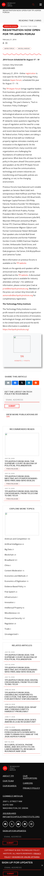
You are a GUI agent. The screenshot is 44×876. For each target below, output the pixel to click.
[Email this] (8, 383)
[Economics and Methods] (22, 576)
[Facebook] (5, 824)
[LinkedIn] (24, 824)
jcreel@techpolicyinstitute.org (15, 288)
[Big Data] (22, 549)
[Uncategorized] (22, 634)
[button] (33, 4)
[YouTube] (18, 824)
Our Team (8, 781)
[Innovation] (22, 602)
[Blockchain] (22, 555)
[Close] (42, 865)
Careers (28, 783)
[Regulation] (22, 623)
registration (31, 73)
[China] (22, 565)
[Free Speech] (22, 592)
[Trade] (22, 629)
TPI (6, 43)
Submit (11, 406)
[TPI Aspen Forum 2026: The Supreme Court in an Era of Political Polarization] (22, 463)
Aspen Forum (16, 80)
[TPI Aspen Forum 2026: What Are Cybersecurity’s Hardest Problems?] (22, 707)
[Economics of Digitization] (22, 581)
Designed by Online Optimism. (26, 857)
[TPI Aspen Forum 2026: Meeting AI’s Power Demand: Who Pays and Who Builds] (22, 478)
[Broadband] (22, 560)
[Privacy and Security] (22, 618)
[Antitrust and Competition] (22, 539)
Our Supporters (30, 777)
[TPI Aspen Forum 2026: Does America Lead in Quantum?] (22, 719)
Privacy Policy (31, 788)
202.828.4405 (9, 813)
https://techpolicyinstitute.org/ (16, 329)
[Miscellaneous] (22, 613)
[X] (11, 824)
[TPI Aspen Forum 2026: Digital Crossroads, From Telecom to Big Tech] (22, 493)
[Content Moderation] (22, 570)
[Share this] (15, 383)
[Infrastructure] (22, 597)
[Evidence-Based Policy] (22, 586)
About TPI (8, 776)
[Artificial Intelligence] (22, 544)
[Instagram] (31, 824)
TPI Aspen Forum (13, 88)
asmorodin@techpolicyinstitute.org (18, 295)
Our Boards (9, 786)
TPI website (21, 263)
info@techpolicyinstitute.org (21, 816)
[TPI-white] (8, 4)
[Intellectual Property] (22, 607)
